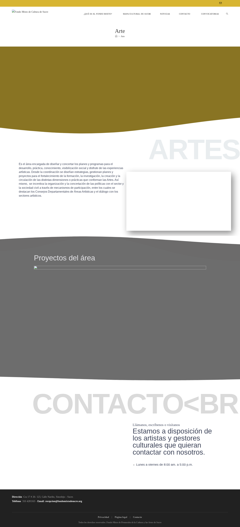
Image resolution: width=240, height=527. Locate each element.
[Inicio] (116, 36)
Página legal (121, 517)
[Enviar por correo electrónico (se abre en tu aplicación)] (220, 3)
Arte (123, 36)
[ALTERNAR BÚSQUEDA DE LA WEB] (227, 14)
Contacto (137, 517)
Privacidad (103, 517)
